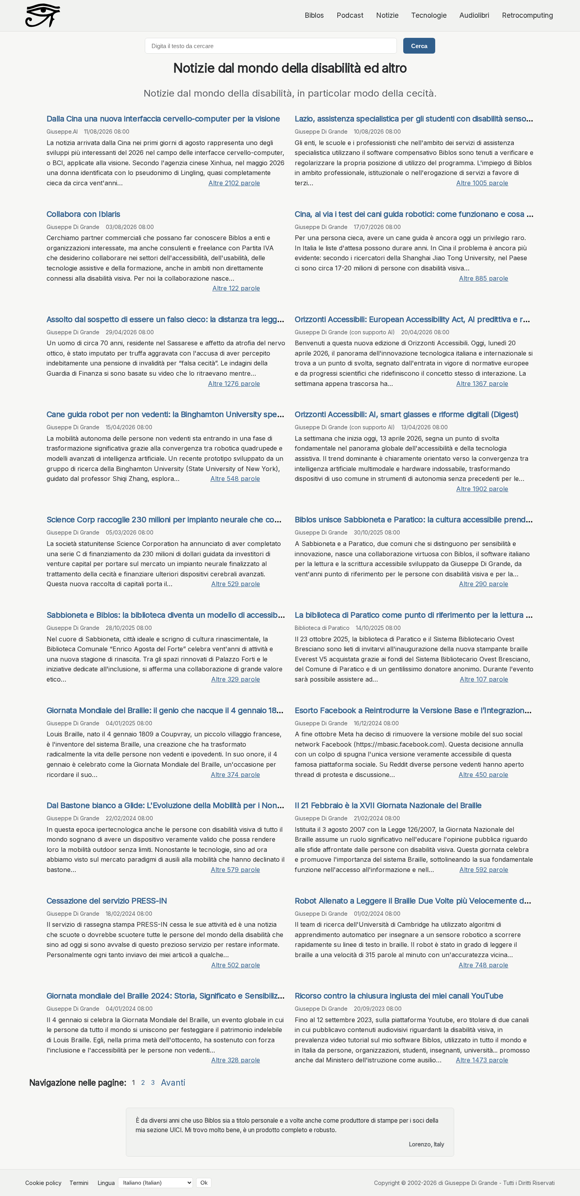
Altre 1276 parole (234, 383)
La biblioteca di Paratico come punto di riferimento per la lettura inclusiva (425, 615)
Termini (78, 1182)
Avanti (173, 1083)
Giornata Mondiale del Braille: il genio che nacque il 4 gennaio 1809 (166, 710)
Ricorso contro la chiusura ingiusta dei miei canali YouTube (399, 995)
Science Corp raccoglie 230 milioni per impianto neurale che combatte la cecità (189, 519)
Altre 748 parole (483, 965)
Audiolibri (474, 15)
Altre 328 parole (235, 1060)
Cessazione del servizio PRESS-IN (107, 900)
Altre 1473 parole (482, 1060)
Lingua (106, 1182)
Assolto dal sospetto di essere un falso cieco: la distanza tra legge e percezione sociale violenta (217, 319)
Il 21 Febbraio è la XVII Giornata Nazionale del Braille (388, 805)
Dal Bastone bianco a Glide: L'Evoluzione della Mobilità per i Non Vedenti (177, 805)
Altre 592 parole (483, 870)
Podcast (350, 15)
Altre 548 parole (235, 478)
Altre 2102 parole (234, 183)
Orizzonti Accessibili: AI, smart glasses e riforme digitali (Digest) (407, 414)
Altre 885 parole (483, 278)
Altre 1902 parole (482, 489)
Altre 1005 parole (482, 183)
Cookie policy (43, 1182)
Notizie (387, 15)
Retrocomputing (527, 15)
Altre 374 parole (235, 775)
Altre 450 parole (483, 775)
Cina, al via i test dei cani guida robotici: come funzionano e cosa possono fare (434, 214)
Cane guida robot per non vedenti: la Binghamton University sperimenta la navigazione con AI (214, 414)
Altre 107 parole (484, 679)
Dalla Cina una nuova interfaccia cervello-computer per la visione (163, 118)
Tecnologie (429, 15)
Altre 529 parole (235, 584)
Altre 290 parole (483, 584)
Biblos (314, 15)
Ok (204, 1183)
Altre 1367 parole (482, 383)
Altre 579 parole (235, 870)
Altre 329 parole (235, 679)
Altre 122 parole (236, 288)
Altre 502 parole (235, 965)
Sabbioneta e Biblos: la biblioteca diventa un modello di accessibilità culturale (185, 615)
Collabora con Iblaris (83, 214)
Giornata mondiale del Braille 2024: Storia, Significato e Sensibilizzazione (176, 995)
